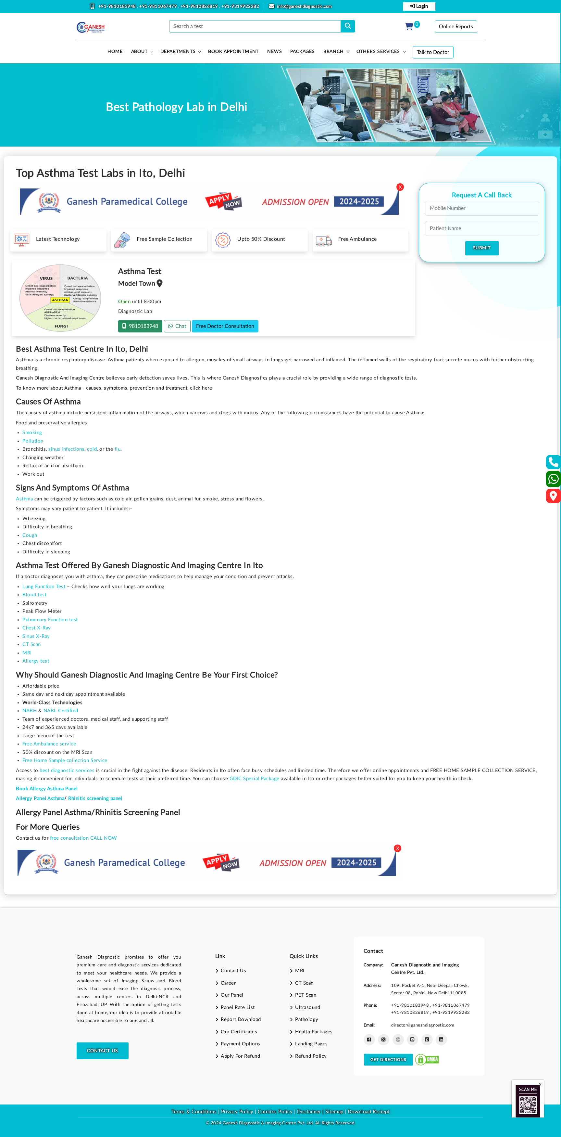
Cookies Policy (275, 1111)
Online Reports (456, 26)
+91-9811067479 (158, 7)
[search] (348, 26)
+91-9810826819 (200, 7)
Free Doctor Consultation (225, 326)
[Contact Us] (553, 464)
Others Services (378, 51)
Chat (179, 326)
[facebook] (369, 1039)
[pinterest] (427, 1039)
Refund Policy (311, 1056)
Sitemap (334, 1111)
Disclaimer (309, 1111)
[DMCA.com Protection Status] (427, 1059)
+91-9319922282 (240, 7)
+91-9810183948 (117, 7)
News (274, 51)
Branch (333, 51)
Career (228, 983)
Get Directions (388, 1060)
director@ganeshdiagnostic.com (423, 1025)
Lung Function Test (43, 586)
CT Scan (304, 983)
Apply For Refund (240, 1056)
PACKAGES (302, 51)
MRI (300, 970)
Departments (178, 51)
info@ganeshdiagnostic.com (304, 7)
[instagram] (398, 1039)
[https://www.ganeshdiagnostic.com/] (91, 27)
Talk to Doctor (433, 52)
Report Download (241, 1019)
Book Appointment (233, 51)
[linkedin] (441, 1039)
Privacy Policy (236, 1111)
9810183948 (142, 326)
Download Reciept (369, 1111)
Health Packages (314, 1031)
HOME (114, 51)
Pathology (306, 1019)
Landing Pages (311, 1043)
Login (421, 6)
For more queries (48, 827)
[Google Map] (553, 498)
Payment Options (240, 1043)
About (139, 51)
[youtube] (412, 1039)
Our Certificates (239, 1031)
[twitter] (383, 1039)
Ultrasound (307, 1007)
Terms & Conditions (194, 1111)
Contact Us (102, 1051)
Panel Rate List (238, 1007)
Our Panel (232, 995)
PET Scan (305, 995)
